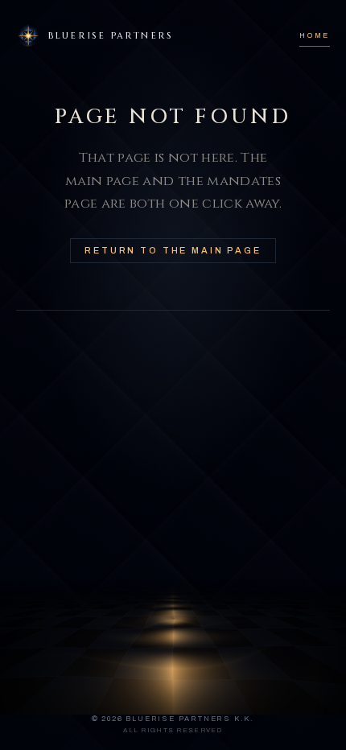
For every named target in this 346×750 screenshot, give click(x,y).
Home (314, 35)
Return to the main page (173, 250)
